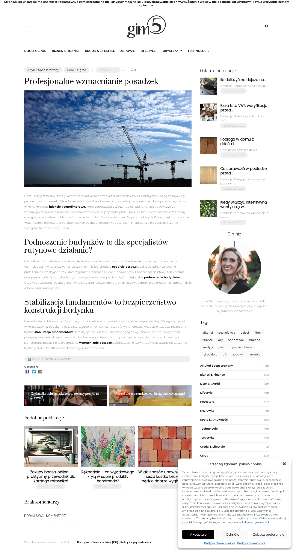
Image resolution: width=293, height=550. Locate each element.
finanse (207, 340)
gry (220, 340)
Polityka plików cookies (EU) (97, 542)
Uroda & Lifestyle (100, 50)
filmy (257, 332)
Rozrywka (207, 410)
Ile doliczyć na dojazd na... (243, 79)
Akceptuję (198, 534)
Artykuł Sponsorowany (43, 70)
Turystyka (169, 50)
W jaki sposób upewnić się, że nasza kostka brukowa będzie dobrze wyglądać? (164, 476)
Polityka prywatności (251, 543)
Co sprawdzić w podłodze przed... (243, 171)
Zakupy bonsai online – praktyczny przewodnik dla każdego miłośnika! (51, 476)
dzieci (245, 332)
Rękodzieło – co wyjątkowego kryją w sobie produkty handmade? (107, 476)
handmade (236, 340)
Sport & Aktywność (214, 419)
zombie (255, 354)
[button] (284, 464)
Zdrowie (127, 50)
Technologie (198, 50)
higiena (254, 340)
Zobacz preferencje (268, 534)
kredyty (207, 347)
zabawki (238, 354)
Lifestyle (148, 50)
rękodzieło (209, 354)
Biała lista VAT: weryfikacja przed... (243, 108)
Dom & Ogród (35, 50)
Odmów (232, 534)
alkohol (207, 332)
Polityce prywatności (255, 522)
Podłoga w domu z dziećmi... (237, 141)
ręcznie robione (241, 347)
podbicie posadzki (125, 266)
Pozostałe (207, 401)
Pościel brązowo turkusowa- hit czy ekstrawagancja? (150, 394)
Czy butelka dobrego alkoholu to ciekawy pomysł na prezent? (65, 396)
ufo (225, 354)
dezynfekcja (226, 332)
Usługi (204, 455)
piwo (221, 347)
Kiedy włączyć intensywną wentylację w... (243, 204)
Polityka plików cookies (219, 543)
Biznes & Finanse (66, 50)
